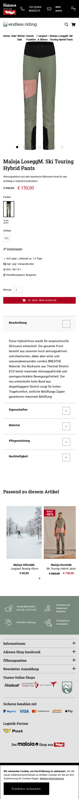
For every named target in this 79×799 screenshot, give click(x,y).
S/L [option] (7, 238)
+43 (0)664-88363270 (35, 8)
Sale (13, 36)
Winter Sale (21, 38)
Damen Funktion (31, 38)
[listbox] (39, 238)
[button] (17, 147)
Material (14, 425)
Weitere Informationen (52, 778)
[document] (39, 782)
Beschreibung (18, 322)
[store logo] (20, 24)
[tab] (39, 324)
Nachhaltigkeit (18, 456)
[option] (8, 212)
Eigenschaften (18, 409)
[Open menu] (73, 8)
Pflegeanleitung (19, 440)
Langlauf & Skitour (43, 38)
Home (6, 36)
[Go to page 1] (39, 578)
